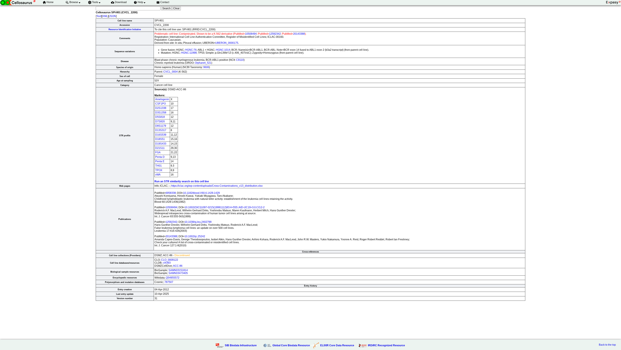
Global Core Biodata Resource (291, 345)
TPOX (158, 170)
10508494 (251, 33)
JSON (112, 16)
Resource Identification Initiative (125, 29)
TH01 (158, 165)
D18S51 (160, 139)
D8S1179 (160, 125)
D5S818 (160, 117)
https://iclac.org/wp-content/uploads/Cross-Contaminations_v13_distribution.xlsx (217, 185)
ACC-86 (177, 265)
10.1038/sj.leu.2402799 (198, 222)
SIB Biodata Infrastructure (241, 345)
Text (98, 16)
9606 (206, 67)
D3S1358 (160, 112)
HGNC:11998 (189, 52)
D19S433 (160, 143)
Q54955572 (172, 277)
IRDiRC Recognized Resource (386, 345)
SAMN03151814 (178, 270)
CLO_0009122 (169, 259)
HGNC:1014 (223, 49)
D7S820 (160, 121)
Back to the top (607, 344)
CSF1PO (160, 103)
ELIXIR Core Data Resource (337, 345)
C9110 (240, 59)
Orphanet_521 (203, 62)
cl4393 (167, 262)
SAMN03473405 (178, 273)
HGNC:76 (190, 49)
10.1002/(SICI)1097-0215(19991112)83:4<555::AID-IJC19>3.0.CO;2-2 (225, 207)
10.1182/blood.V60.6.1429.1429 (201, 193)
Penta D (160, 157)
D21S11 (160, 148)
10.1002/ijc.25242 (195, 236)
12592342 (275, 33)
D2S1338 (160, 108)
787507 (168, 282)
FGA (158, 152)
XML (105, 16)
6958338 (171, 193)
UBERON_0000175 (226, 42)
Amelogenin (162, 99)
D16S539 (160, 134)
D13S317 (160, 130)
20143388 (299, 33)
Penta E (159, 161)
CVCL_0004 (170, 71)
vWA (158, 174)
